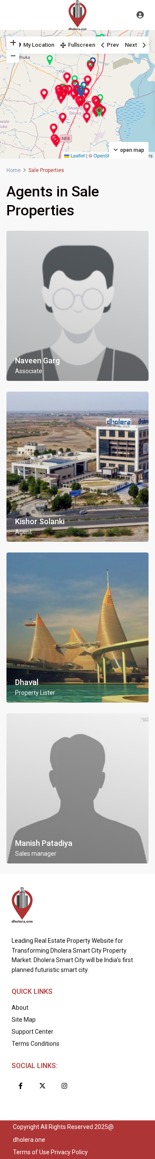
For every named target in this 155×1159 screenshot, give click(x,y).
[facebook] (20, 1086)
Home (13, 170)
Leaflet (77, 155)
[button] (73, 94)
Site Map (24, 1019)
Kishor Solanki (40, 521)
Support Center (32, 1031)
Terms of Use (31, 1152)
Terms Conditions (35, 1043)
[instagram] (64, 1086)
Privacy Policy (69, 1152)
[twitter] (42, 1086)
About (20, 1007)
